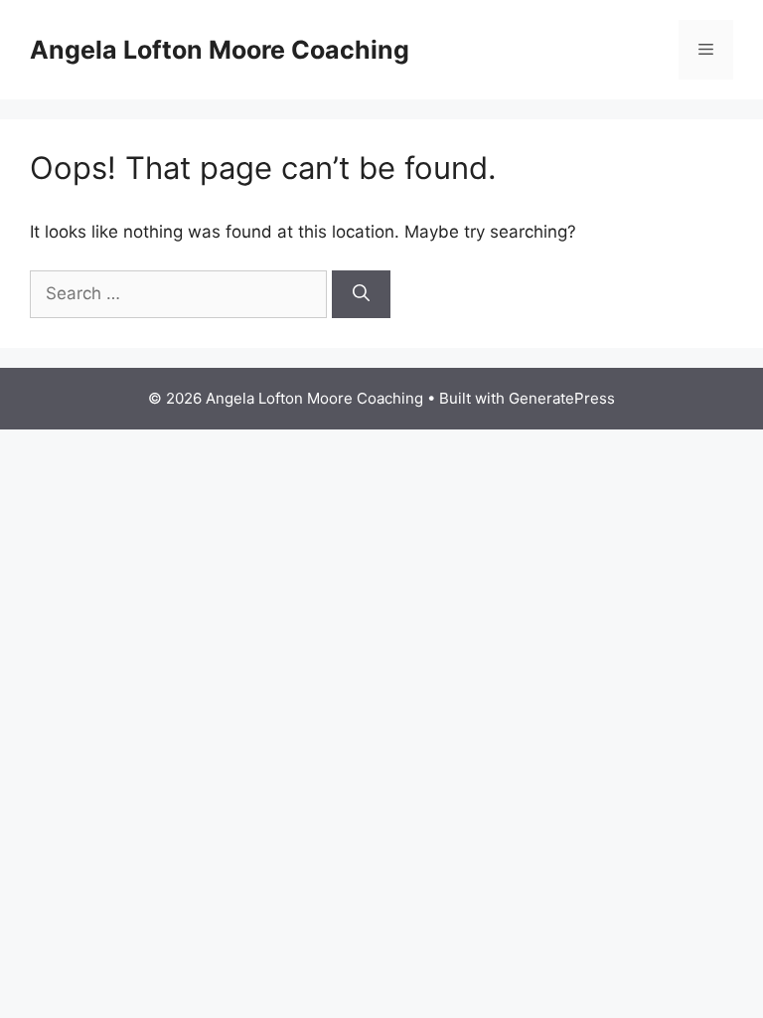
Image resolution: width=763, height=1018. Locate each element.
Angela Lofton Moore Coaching (219, 50)
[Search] (361, 294)
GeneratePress (562, 398)
